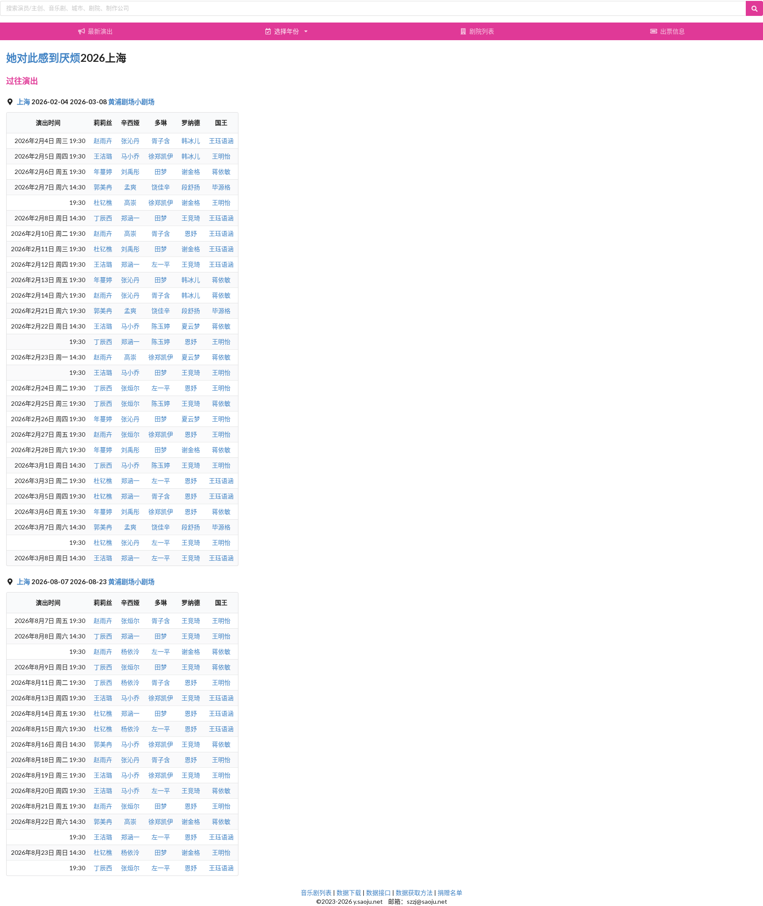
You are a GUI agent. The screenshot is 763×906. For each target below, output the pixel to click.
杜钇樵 (103, 202)
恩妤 (191, 233)
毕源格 (221, 187)
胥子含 (160, 140)
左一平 (160, 264)
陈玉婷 (160, 326)
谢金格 (190, 171)
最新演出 (100, 31)
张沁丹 (130, 140)
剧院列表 (481, 31)
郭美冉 (103, 187)
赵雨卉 (103, 140)
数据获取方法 (414, 892)
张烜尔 (130, 388)
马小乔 (130, 156)
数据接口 (378, 892)
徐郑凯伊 (160, 156)
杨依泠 (130, 651)
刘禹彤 (130, 171)
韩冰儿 (190, 140)
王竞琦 (190, 218)
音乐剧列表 (316, 892)
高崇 (130, 202)
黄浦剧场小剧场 (131, 102)
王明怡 (221, 156)
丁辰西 (103, 218)
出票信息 (672, 31)
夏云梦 (190, 326)
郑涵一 (130, 218)
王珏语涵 (221, 140)
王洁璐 (103, 156)
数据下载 (348, 892)
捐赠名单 (450, 892)
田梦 (161, 171)
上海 (24, 102)
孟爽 (130, 187)
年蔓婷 (103, 171)
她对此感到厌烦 (43, 57)
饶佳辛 (160, 187)
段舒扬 (190, 187)
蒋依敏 (221, 171)
